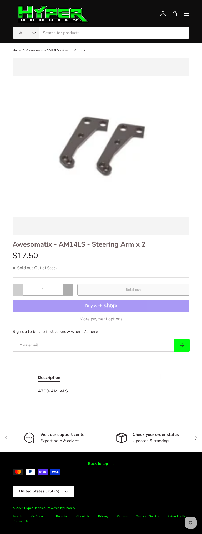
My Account (39, 516)
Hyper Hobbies (34, 508)
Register (62, 516)
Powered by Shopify (61, 508)
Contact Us (20, 521)
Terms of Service (147, 516)
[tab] (49, 378)
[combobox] (101, 33)
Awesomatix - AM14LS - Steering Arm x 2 (55, 50)
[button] (174, 13)
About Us (83, 516)
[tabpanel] (101, 391)
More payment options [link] (101, 319)
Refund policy (177, 516)
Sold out (133, 289)
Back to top (98, 463)
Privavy (103, 516)
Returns (122, 516)
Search (17, 516)
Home (17, 50)
